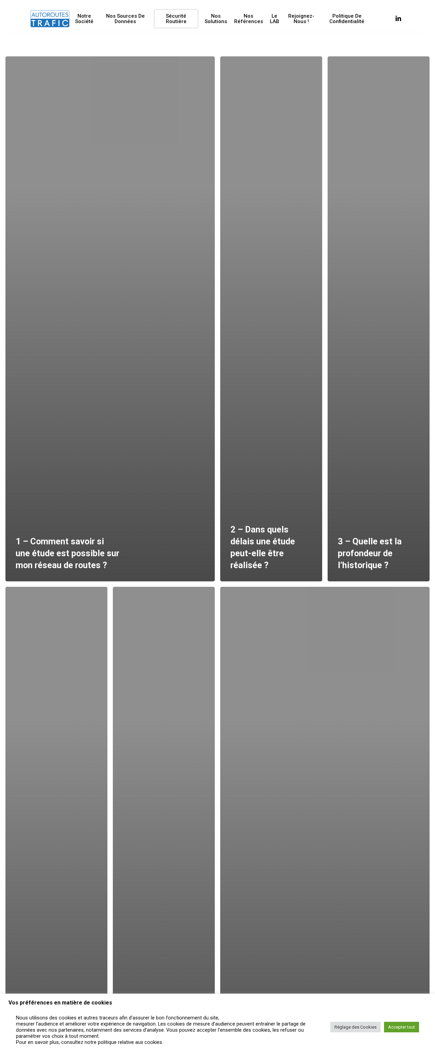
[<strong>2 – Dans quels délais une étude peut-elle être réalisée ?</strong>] (271, 318)
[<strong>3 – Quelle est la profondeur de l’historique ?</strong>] (379, 318)
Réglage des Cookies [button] (355, 1027)
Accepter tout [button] (401, 1027)
